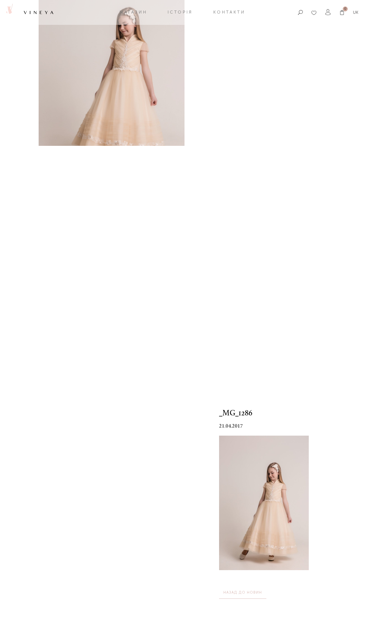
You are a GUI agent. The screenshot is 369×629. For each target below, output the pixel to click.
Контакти (229, 12)
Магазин (133, 12)
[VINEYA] (9, 12)
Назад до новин (242, 592)
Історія (180, 12)
